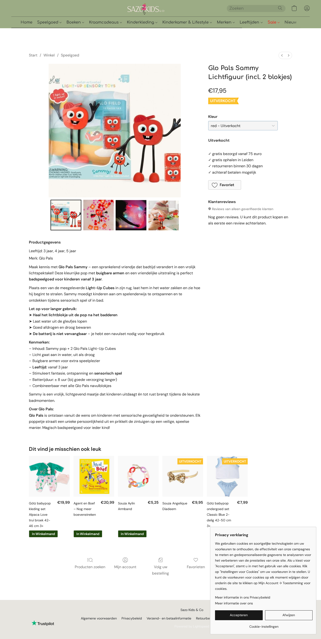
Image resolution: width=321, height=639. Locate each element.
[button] (162, 8)
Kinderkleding (141, 22)
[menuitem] (282, 55)
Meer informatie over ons (234, 603)
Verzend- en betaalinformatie (169, 618)
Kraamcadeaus (104, 22)
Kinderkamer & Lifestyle (186, 22)
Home (26, 22)
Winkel (49, 55)
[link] (264, 624)
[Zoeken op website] (280, 8)
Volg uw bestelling (160, 569)
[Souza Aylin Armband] (138, 476)
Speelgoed (48, 22)
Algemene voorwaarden (99, 618)
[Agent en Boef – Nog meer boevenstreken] (94, 476)
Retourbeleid (205, 618)
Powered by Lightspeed (191, 626)
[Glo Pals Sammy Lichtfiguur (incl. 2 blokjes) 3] (163, 215)
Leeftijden (250, 22)
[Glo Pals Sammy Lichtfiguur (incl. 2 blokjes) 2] (131, 215)
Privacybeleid (131, 618)
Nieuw (291, 22)
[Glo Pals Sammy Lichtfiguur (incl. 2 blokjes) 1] (98, 215)
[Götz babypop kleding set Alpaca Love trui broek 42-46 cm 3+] (49, 476)
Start (33, 55)
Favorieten (196, 566)
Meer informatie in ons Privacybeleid (242, 597)
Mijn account (125, 566)
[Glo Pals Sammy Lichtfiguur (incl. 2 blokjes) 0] (66, 215)
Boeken (74, 22)
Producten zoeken (90, 566)
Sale (273, 22)
